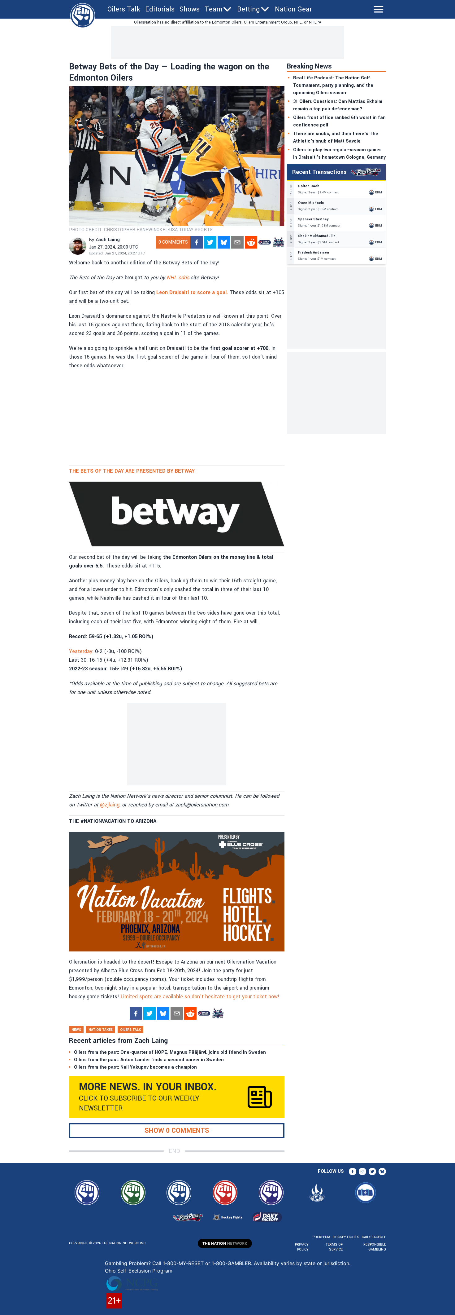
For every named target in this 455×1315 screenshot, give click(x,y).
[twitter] (210, 242)
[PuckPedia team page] (278, 242)
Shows (190, 9)
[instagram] (362, 1171)
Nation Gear (293, 9)
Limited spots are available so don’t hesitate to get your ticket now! (200, 996)
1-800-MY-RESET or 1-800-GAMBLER (207, 1263)
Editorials (160, 9)
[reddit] (251, 242)
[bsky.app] (224, 242)
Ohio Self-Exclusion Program (138, 1271)
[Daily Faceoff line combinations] (264, 242)
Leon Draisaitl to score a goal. (192, 292)
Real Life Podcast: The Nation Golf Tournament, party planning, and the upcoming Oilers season (333, 85)
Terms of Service (334, 1247)
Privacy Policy (302, 1247)
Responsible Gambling (374, 1247)
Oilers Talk (123, 9)
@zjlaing (109, 804)
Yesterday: (81, 651)
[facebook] (196, 242)
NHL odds (178, 277)
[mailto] (237, 242)
